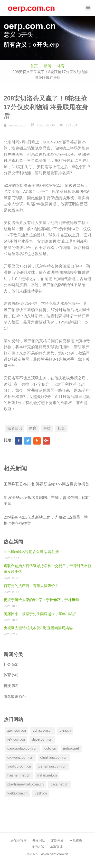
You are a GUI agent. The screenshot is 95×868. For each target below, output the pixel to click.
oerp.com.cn (17, 125)
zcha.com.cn (42, 730)
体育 (61, 66)
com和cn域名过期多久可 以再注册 (31, 552)
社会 (61, 428)
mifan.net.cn (47, 775)
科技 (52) (11, 686)
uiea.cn (65, 730)
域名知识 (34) (15, 696)
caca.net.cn (59, 784)
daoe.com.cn (42, 739)
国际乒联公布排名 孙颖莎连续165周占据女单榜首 (46, 484)
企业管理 (56, 846)
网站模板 (75, 840)
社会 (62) (11, 664)
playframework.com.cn (25, 784)
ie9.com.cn (16, 739)
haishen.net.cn (18, 775)
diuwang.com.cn (20, 757)
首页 (34, 66)
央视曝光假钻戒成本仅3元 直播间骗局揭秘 (38, 628)
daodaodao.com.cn (22, 748)
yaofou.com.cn (19, 766)
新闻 (47, 66)
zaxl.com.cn (16, 730)
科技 (47, 428)
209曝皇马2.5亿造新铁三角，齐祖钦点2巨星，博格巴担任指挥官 (46, 520)
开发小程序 (19, 840)
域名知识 (14, 428)
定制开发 (57, 840)
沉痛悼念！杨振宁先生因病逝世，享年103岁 (40, 614)
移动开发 (37, 846)
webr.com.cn (17, 793)
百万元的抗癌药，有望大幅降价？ (31, 586)
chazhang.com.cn (53, 757)
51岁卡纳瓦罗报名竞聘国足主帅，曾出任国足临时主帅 (47, 501)
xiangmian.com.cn (52, 766)
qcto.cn (50, 748)
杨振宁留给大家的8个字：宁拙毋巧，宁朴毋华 (41, 600)
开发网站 (38, 840)
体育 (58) (11, 675)
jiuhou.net (71, 748)
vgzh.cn (41, 793)
